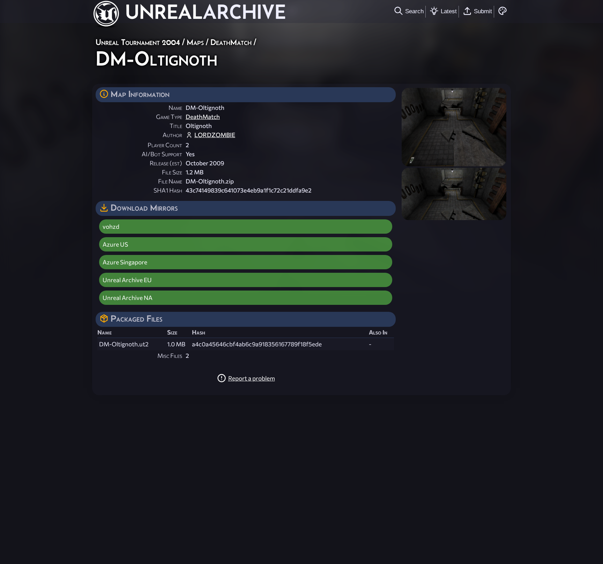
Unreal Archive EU (127, 280)
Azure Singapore (125, 262)
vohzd (111, 226)
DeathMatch (231, 42)
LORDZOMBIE (214, 134)
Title (176, 125)
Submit (483, 11)
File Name (170, 181)
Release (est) (166, 163)
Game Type (169, 116)
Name (175, 107)
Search (414, 11)
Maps (195, 42)
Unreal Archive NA (127, 297)
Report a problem (251, 378)
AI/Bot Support (162, 154)
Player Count (165, 145)
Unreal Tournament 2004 (138, 42)
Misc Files (169, 355)
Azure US (115, 244)
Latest (449, 11)
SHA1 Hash (168, 190)
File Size (172, 172)
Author (172, 134)
